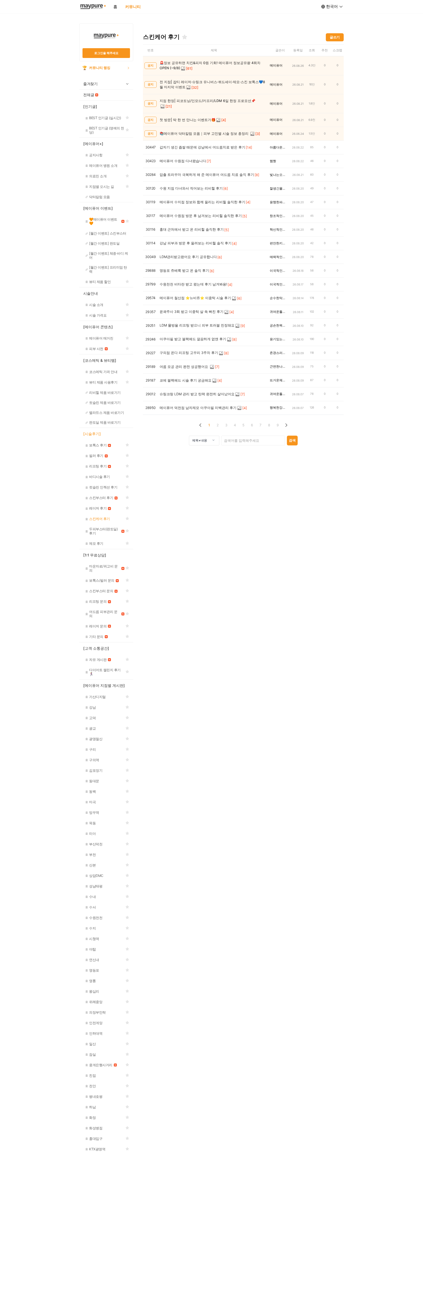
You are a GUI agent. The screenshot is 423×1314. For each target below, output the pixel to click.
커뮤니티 (133, 6)
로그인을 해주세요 (106, 53)
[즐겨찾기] (185, 37)
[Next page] (286, 425)
